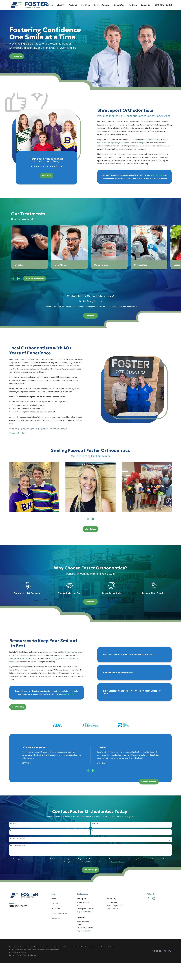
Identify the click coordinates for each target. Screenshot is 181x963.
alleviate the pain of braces (20, 658)
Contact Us (17, 56)
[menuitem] (12, 955)
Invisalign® (140, 143)
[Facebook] (148, 898)
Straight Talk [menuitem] (119, 5)
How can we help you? (17, 846)
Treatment (56, 903)
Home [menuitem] (50, 5)
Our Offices (56, 908)
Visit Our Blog (18, 707)
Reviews (79, 420)
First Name (13, 823)
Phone (12, 831)
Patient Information (59, 913)
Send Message (90, 870)
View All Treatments (35, 278)
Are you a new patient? (17, 838)
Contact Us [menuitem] (145, 5)
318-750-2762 (163, 4)
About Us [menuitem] (60, 5)
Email (94, 831)
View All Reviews (148, 781)
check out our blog (74, 652)
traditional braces (151, 139)
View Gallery (90, 529)
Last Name (95, 823)
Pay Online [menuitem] (133, 5)
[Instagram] (153, 898)
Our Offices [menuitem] (85, 5)
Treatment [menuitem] (73, 5)
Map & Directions (84, 912)
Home (54, 899)
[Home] (28, 5)
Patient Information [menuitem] (102, 5)
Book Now (46, 175)
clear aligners (124, 143)
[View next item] (18, 278)
